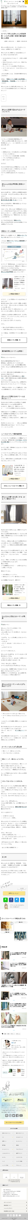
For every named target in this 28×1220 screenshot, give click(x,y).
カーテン (5, 31)
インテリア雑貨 (19, 1161)
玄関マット (4, 1141)
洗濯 (5, 1033)
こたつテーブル (19, 1157)
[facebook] (17, 1116)
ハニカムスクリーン (6, 1153)
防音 (8, 1033)
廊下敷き (4, 1145)
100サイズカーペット (6, 1133)
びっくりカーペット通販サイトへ (7, 1100)
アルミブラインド (19, 1149)
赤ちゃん (18, 1033)
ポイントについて (7, 1202)
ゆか (12, 1042)
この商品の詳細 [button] (13, 294)
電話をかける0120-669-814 (20, 1100)
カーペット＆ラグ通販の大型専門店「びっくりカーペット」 (15, 1218)
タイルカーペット (19, 1137)
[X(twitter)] (13, 1116)
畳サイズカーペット (20, 1133)
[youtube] (21, 1116)
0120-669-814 (13, 1180)
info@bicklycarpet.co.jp (15, 1181)
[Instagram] (10, 1116)
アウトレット (18, 1165)
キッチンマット (19, 1141)
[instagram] (11, 1215)
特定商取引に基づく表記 (9, 1211)
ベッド (3, 1161)
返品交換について (7, 1205)
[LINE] (8, 1215)
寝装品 (17, 1145)
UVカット (13, 1033)
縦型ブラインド (19, 1153)
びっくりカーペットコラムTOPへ (14, 1122)
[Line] (6, 1116)
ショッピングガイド (8, 1208)
